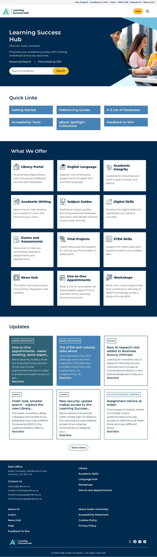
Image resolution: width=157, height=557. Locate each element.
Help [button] (138, 11)
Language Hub (87, 479)
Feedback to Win (99, 2)
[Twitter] (130, 542)
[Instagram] (140, 542)
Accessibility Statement (93, 514)
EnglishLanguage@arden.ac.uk (24, 494)
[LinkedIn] (145, 542)
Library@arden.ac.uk (19, 486)
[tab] (31, 361)
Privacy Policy (87, 525)
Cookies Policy (87, 520)
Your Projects (81, 2)
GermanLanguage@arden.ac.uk (25, 498)
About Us (14, 509)
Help (11, 525)
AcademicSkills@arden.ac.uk (23, 490)
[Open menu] (147, 11)
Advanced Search (20, 61)
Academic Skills (88, 473)
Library (82, 468)
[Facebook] (135, 542)
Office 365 (123, 2)
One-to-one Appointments (95, 490)
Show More (78, 447)
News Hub (148, 2)
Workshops (85, 484)
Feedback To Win (19, 531)
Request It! (136, 2)
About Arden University (93, 509)
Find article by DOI (49, 61)
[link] (15, 11)
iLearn (113, 2)
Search (60, 70)
